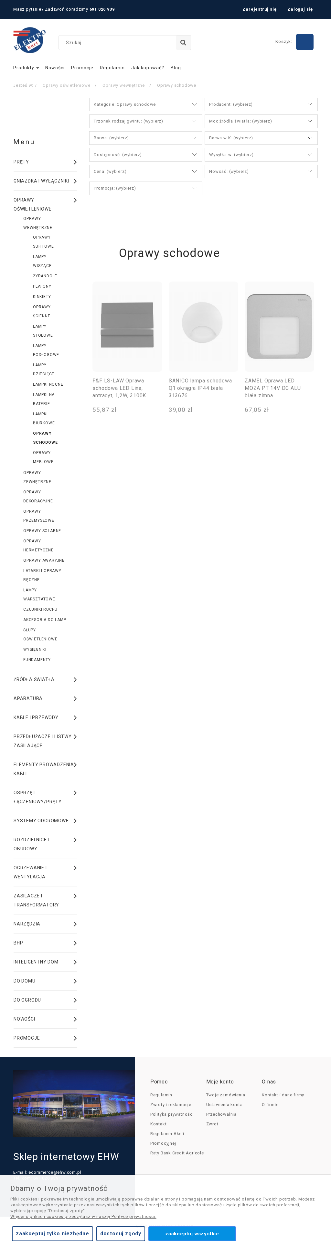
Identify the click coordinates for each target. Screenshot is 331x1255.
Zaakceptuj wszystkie (192, 1234)
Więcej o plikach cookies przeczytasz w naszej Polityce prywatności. (83, 1216)
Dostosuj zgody (120, 1233)
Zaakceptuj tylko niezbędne (52, 1233)
